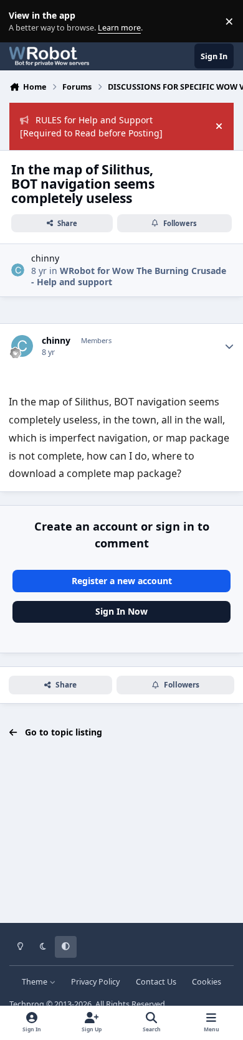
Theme (35, 981)
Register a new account (122, 581)
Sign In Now (121, 611)
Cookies (206, 981)
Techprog (26, 1004)
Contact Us (156, 981)
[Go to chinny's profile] (17, 270)
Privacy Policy (95, 981)
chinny (45, 258)
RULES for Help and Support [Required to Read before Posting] (91, 126)
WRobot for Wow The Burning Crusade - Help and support (128, 276)
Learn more (24, 21)
